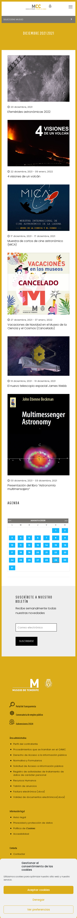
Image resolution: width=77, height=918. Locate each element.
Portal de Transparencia (26, 706)
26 (29, 560)
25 (20, 560)
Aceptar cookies (38, 890)
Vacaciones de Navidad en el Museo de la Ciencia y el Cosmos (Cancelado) (37, 326)
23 (65, 552)
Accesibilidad (21, 834)
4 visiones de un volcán (24, 176)
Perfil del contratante (25, 744)
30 (65, 560)
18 (21, 552)
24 (12, 560)
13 (38, 545)
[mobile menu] (71, 7)
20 (37, 552)
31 (12, 567)
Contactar (19, 854)
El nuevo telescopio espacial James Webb (37, 386)
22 (55, 552)
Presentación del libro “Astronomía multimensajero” (32, 487)
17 (12, 552)
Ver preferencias (38, 909)
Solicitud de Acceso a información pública (38, 766)
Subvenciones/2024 (24, 723)
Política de (24, 828)
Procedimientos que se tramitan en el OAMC (39, 749)
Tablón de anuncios (25, 786)
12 (29, 545)
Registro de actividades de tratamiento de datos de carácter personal (38, 773)
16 (65, 545)
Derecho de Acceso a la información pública (40, 755)
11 (20, 545)
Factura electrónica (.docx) (29, 791)
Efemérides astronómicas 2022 (29, 112)
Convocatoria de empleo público (29, 714)
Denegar (39, 900)
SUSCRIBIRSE (26, 641)
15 (56, 545)
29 (55, 560)
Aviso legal (19, 817)
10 (12, 545)
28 (46, 560)
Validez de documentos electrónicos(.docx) (39, 797)
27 (38, 560)
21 (46, 552)
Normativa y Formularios (27, 760)
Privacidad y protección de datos (33, 823)
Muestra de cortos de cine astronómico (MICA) (35, 243)
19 (29, 552)
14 (46, 545)
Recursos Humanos (24, 780)
